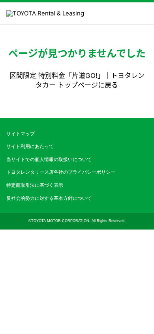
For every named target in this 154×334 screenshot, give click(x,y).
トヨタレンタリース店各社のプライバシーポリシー (60, 172)
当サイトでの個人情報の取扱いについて (49, 159)
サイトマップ (20, 134)
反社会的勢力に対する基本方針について (49, 198)
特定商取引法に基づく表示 (34, 185)
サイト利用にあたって (30, 146)
